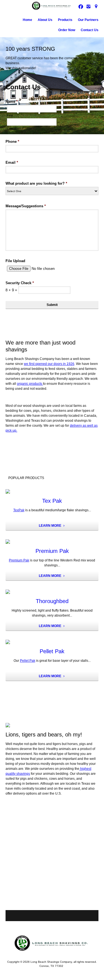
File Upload (15, 261)
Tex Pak (52, 501)
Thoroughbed (52, 601)
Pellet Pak (52, 651)
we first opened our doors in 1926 (49, 364)
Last (10, 128)
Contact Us (89, 30)
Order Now (66, 30)
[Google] (96, 6)
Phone (12, 141)
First (10, 115)
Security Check (20, 283)
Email (12, 162)
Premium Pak (52, 551)
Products (65, 20)
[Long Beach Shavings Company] (52, 6)
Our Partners (88, 20)
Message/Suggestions (26, 206)
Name (12, 101)
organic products (30, 384)
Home (27, 20)
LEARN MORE (50, 526)
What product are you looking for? (36, 183)
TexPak (18, 510)
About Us (45, 20)
